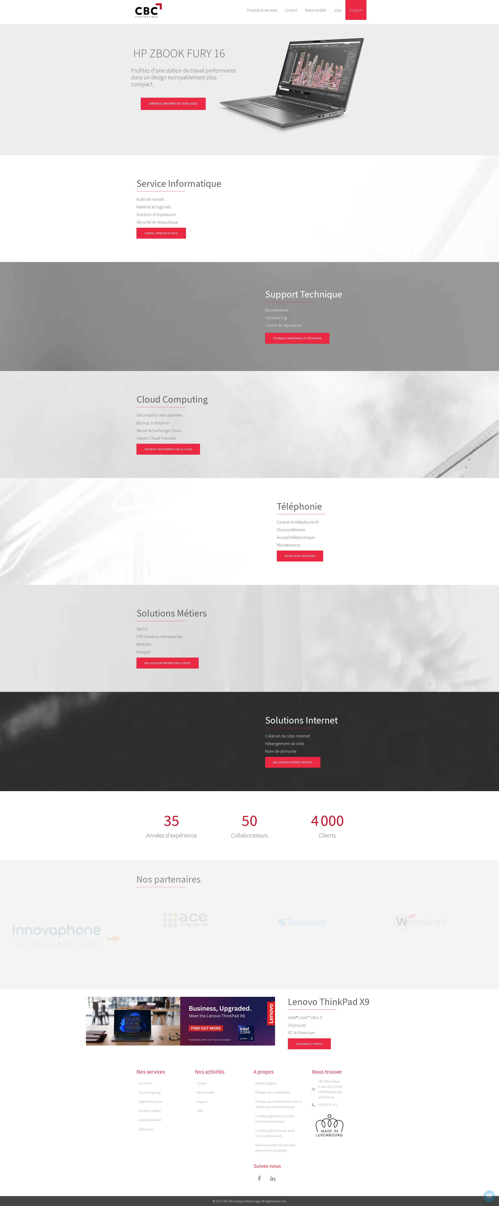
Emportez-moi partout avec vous (173, 103)
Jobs (338, 10)
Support (356, 10)
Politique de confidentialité (272, 1092)
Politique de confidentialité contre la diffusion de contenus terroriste (278, 1104)
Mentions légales (266, 1083)
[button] (259, 1178)
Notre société (315, 10)
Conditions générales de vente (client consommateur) (274, 1118)
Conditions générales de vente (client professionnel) (274, 1133)
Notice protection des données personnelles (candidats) (275, 1147)
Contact (291, 10)
